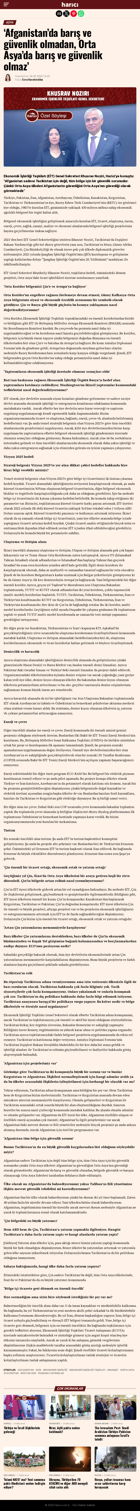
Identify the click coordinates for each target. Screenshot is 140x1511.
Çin (39, 1370)
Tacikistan (12, 1373)
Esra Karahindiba (32, 79)
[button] (6, 4)
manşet (113, 1370)
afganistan (26, 1370)
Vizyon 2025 (29, 1373)
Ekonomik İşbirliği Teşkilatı (88, 1370)
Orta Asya (128, 1370)
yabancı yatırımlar (51, 1373)
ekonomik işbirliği (55, 1370)
